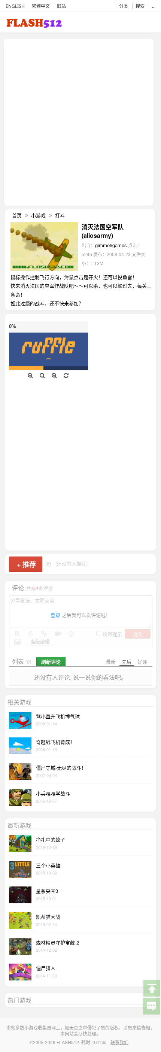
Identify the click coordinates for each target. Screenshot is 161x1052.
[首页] (34, 24)
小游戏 (38, 215)
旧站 (61, 6)
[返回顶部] (151, 988)
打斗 (60, 215)
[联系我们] (151, 1006)
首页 (17, 215)
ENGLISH (15, 6)
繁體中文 (41, 6)
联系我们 (119, 1042)
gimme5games (111, 245)
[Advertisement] (80, 121)
